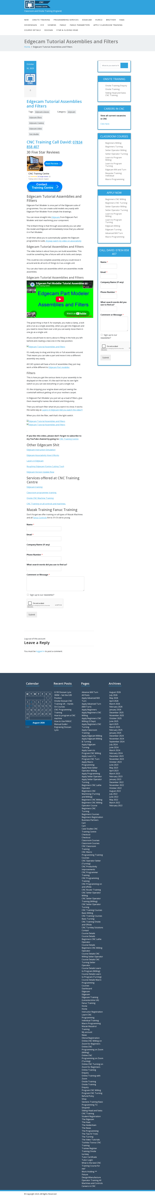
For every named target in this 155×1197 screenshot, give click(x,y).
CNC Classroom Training (89, 847)
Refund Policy (88, 1096)
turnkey (85, 1154)
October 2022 (115, 788)
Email (30, 534)
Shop (84, 1099)
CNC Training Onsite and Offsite (91, 923)
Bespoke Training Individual (113, 174)
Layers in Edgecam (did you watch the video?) (62, 410)
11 (31, 706)
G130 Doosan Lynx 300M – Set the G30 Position (63, 695)
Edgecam (87, 20)
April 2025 (113, 724)
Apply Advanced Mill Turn (91, 699)
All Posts (85, 695)
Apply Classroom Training (107, 25)
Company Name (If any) (38, 544)
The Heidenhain (89, 1125)
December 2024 (116, 735)
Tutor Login (87, 1160)
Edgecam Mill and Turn (115, 169)
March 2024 (114, 750)
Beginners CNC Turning (116, 203)
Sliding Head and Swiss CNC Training (115, 94)
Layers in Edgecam (35, 461)
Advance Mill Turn (90, 692)
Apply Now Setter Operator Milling (90, 769)
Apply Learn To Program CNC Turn (90, 757)
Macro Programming (114, 179)
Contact (85, 930)
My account (87, 1032)
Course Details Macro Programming (91, 981)
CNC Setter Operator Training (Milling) (91, 900)
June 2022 (113, 796)
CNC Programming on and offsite (92, 885)
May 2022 (113, 799)
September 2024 (116, 741)
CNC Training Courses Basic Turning (92, 917)
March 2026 (114, 703)
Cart (84, 823)
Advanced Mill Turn (114, 233)
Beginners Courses (90, 814)
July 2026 (113, 695)
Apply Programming (91, 773)
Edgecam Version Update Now (40, 472)
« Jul (27, 726)
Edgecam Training (36, 123)
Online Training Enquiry (89, 1071)
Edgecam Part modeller (59, 367)
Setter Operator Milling (116, 150)
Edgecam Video (35, 128)
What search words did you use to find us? (47, 564)
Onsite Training (41, 20)
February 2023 (115, 776)
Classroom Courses (90, 840)
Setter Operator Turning (116, 154)
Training (86, 881)
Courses (85, 985)
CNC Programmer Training (90, 874)
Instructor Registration (92, 1011)
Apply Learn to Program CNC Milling (91, 752)
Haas (121, 20)
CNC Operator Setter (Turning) (91, 862)
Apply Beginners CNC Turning (91, 725)
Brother (111, 20)
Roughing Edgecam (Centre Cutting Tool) (45, 466)
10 (27, 706)
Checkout (86, 834)
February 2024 (115, 753)
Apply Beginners (89, 709)
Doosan (48, 30)
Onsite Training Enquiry (116, 85)
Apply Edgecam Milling (92, 735)
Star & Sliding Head (67, 30)
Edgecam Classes (42, 112)
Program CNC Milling (91, 1090)
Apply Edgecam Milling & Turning (92, 740)
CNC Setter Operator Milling (91, 894)
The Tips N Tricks (90, 1133)
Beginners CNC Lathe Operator (91, 786)
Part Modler (34, 134)
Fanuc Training (88, 1003)
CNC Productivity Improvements (89, 868)
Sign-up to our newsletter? (42, 595)
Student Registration (91, 1116)
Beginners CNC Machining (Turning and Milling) (91, 794)
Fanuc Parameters (80, 25)
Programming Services (66, 20)
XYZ (42, 25)
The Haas (86, 1122)
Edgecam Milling (112, 226)
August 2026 (115, 692)
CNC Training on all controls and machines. (46, 503)
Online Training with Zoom (91, 1077)
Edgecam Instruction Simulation (41, 449)
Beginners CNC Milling (115, 199)
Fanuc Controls (40, 517)
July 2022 (113, 794)
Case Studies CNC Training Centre (90, 830)
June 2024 (113, 747)
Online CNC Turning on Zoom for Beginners (92, 1065)
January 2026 (115, 709)
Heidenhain (30, 25)
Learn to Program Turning (113, 164)
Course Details (32, 30)
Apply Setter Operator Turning (92, 781)
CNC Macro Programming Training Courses (92, 855)
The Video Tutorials (91, 1139)
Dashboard (87, 988)
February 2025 (115, 730)
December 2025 (116, 712)
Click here (105, 124)
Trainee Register (89, 1148)
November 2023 (116, 759)
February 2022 (115, 805)
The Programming (90, 1131)
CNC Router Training (91, 889)
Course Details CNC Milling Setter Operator (92, 955)
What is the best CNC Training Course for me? (91, 1166)
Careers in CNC (89, 1186)
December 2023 (116, 756)
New (26, 20)
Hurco (98, 20)
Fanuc (63, 25)
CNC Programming (90, 878)
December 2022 (116, 782)
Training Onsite (89, 1151)
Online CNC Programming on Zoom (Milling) (92, 1049)
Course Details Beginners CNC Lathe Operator (91, 939)
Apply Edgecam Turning (88, 746)
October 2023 (115, 762)
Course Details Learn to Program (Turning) (91, 975)
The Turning (87, 1136)
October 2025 (115, 718)
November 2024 (116, 738)
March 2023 (114, 773)
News (84, 1035)
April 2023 (113, 770)
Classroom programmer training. (42, 492)
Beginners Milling (113, 143)
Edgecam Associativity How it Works (43, 455)
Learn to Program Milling (113, 158)
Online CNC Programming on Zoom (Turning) (92, 1058)
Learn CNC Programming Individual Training (90, 1017)
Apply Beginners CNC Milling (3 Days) (91, 720)
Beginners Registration (92, 817)
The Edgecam (88, 1119)
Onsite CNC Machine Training (40, 498)
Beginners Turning (114, 146)
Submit (32, 614)
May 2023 (113, 767)
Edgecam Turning (113, 229)
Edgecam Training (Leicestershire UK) (90, 998)
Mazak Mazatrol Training (89, 1028)
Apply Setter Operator (92, 776)
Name (30, 524)
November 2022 (116, 785)
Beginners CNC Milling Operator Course (92, 804)
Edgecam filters (35, 117)
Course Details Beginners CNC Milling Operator (92, 948)
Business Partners (90, 820)
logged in (40, 651)
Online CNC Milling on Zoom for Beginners (92, 1042)
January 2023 (115, 779)
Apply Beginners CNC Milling (91, 714)
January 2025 (115, 733)
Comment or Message (38, 574)
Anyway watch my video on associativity (63, 241)
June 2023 (113, 764)
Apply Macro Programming (88, 763)
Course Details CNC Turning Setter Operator (91, 962)
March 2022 (114, 802)
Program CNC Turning (92, 1093)
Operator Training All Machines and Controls (92, 1182)
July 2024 (113, 744)
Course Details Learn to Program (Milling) (91, 969)
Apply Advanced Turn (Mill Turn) (91, 705)
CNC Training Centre (68, 439)
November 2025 (116, 715)
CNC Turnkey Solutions (92, 927)
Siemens (52, 25)
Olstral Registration (91, 1038)
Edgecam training (35, 487)
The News (86, 1128)
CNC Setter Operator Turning (91, 906)
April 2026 (113, 701)
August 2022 (115, 791)
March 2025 (114, 727)
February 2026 (115, 706)
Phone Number (35, 554)
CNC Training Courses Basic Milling (92, 911)
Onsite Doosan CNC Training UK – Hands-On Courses (64, 704)
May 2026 (113, 698)
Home (27, 46)
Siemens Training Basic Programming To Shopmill (92, 1105)
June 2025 (113, 721)
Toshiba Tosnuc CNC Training (91, 1144)
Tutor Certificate (89, 1157)
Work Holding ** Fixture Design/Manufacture (91, 1174)
